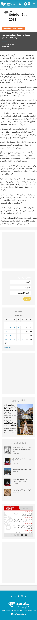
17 (6, 335)
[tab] (11, 508)
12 (14, 331)
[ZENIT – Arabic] (10, 4)
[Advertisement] (18, 250)
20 (18, 335)
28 (22, 339)
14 (22, 331)
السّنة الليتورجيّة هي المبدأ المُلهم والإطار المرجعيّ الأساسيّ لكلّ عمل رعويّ (10, 425)
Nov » (10, 348)
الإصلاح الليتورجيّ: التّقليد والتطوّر (22, 469)
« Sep (6, 348)
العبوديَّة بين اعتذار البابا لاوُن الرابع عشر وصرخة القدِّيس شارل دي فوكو (22, 449)
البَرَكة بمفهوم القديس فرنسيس (22, 490)
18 (10, 335)
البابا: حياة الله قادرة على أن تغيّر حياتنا (22, 460)
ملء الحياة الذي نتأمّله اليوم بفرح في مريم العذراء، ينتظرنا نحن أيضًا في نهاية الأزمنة (10, 410)
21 (22, 335)
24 (6, 339)
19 (14, 335)
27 (18, 339)
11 (10, 331)
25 (10, 339)
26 (14, 339)
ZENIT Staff (6, 46)
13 (18, 331)
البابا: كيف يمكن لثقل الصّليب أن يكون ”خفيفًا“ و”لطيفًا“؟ (22, 480)
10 (6, 331)
